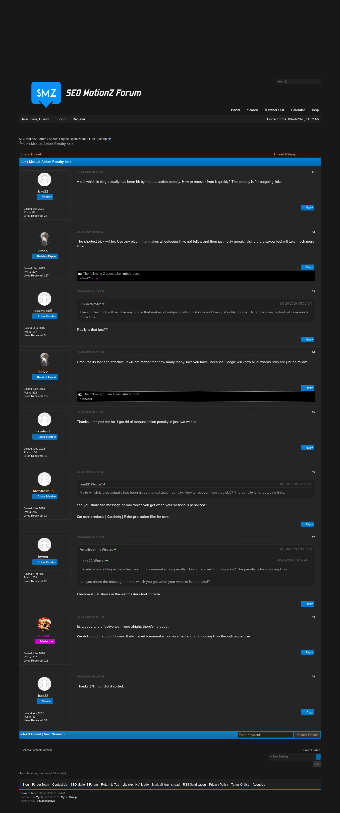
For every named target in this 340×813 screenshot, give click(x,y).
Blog (26, 784)
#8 (313, 616)
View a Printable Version (37, 749)
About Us (259, 784)
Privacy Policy (218, 784)
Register (79, 119)
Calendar (298, 110)
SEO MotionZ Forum (32, 139)
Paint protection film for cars (146, 517)
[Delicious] (57, 154)
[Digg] (54, 154)
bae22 (43, 191)
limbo (43, 251)
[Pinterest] (65, 154)
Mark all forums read (166, 784)
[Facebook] (47, 154)
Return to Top (110, 784)
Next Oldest (32, 734)
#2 (313, 231)
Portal (235, 110)
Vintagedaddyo (46, 800)
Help (315, 110)
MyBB (39, 797)
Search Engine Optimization (68, 139)
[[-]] (80, 273)
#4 (313, 352)
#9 (313, 676)
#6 (313, 471)
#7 (313, 537)
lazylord (87, 398)
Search (252, 110)
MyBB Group (69, 797)
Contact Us (59, 784)
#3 (313, 291)
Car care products (90, 517)
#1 (313, 172)
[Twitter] (50, 154)
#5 (313, 411)
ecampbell (43, 311)
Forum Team (40, 784)
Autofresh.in (43, 491)
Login (61, 119)
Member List (274, 110)
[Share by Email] (69, 154)
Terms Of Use (240, 784)
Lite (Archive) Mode (135, 784)
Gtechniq (114, 517)
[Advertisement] (170, 37)
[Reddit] (60, 154)
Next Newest (53, 734)
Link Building (98, 139)
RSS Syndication (194, 784)
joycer (43, 556)
